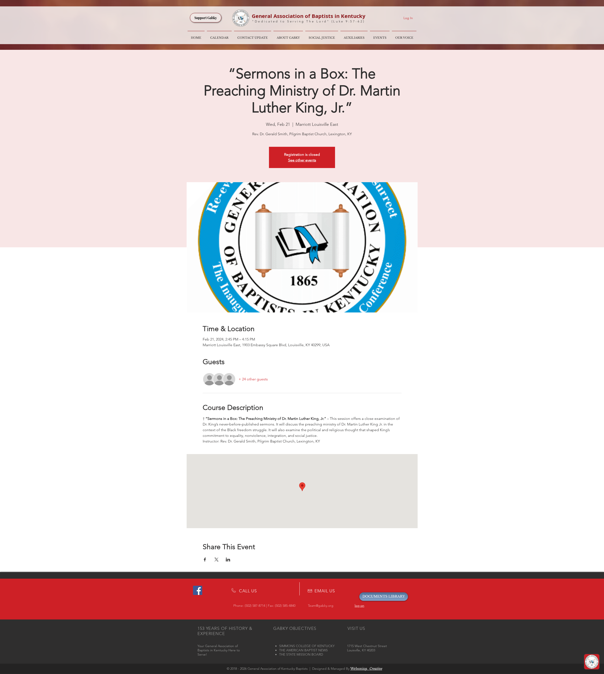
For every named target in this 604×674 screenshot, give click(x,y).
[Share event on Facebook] (205, 559)
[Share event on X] (216, 559)
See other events (302, 160)
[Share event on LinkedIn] (228, 559)
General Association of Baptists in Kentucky (308, 16)
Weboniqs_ (366, 668)
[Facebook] (197, 590)
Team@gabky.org (320, 605)
